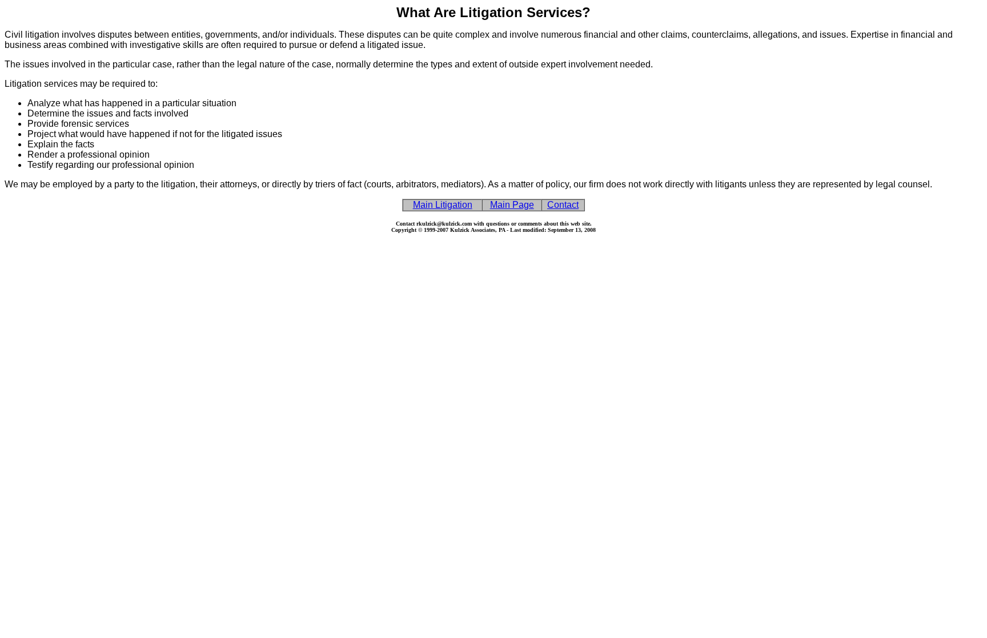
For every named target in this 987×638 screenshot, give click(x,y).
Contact (563, 205)
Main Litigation (442, 205)
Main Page (512, 205)
